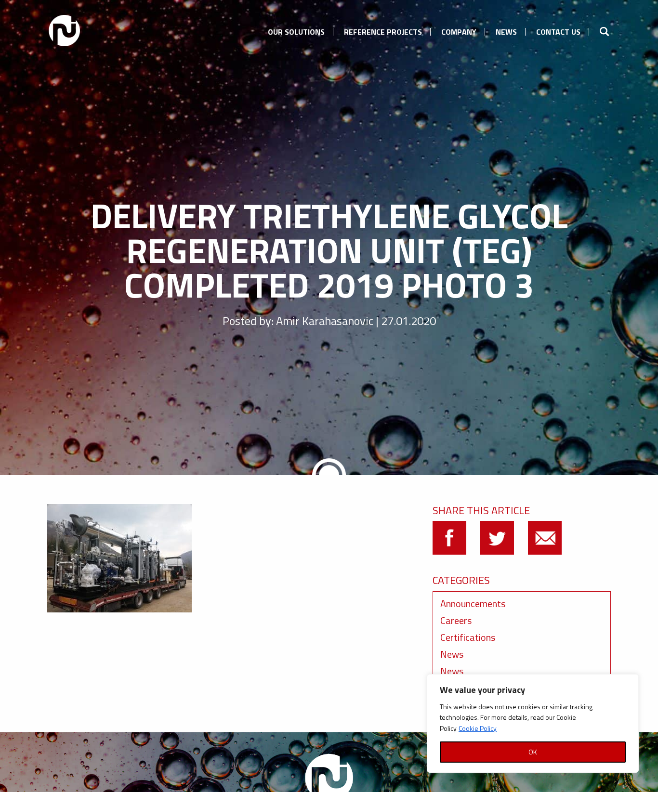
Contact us (558, 32)
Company (458, 32)
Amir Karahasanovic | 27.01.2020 (356, 320)
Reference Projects (383, 32)
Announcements (472, 603)
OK (532, 752)
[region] (533, 723)
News (506, 32)
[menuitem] (296, 30)
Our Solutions (296, 32)
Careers (456, 620)
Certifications (467, 637)
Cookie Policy (478, 728)
